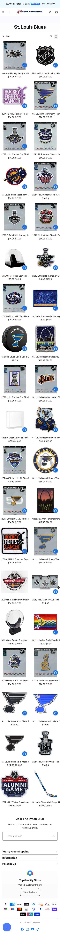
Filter (8, 36)
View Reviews (30, 892)
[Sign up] (53, 836)
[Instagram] (27, 929)
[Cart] (56, 12)
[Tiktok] (37, 929)
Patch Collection (33, 923)
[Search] (9, 12)
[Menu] (3, 12)
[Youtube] (32, 929)
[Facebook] (22, 929)
